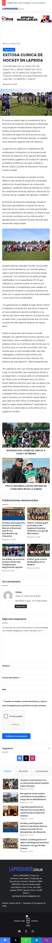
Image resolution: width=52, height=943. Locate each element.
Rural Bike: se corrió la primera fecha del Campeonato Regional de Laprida (13, 563)
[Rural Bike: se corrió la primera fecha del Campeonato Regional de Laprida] (13, 550)
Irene (19, 592)
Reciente (23, 771)
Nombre (6, 666)
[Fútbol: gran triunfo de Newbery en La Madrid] (38, 550)
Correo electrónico (11, 677)
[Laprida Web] (13, 9)
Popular (8, 771)
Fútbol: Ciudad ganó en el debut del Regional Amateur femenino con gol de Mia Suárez (37, 528)
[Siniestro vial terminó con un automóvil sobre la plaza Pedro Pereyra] (10, 784)
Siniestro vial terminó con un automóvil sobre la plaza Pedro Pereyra (34, 783)
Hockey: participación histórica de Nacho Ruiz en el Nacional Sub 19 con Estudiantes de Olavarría (13, 529)
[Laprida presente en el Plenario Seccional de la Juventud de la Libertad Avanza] (10, 811)
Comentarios (41, 771)
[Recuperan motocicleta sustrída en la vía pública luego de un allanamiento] (10, 797)
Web (4, 689)
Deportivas (15, 43)
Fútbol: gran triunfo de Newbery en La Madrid (37, 562)
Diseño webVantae (26, 921)
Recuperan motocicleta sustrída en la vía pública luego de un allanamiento (33, 796)
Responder (21, 606)
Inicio (7, 43)
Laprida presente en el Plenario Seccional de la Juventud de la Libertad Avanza (32, 811)
